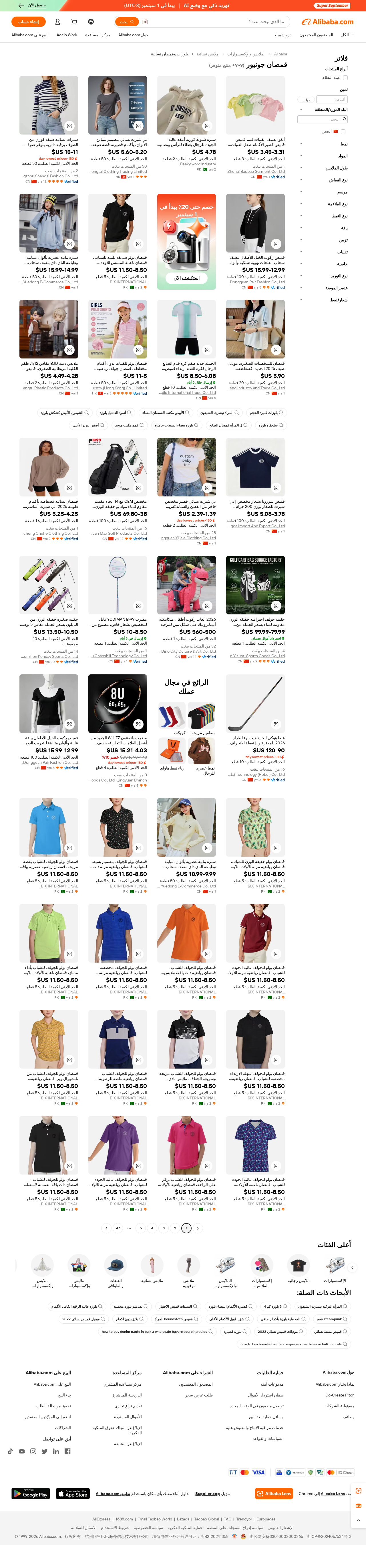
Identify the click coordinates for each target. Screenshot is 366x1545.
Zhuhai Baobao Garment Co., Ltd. (256, 171)
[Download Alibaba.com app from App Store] (73, 1493)
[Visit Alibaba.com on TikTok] (10, 1451)
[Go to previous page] (198, 1228)
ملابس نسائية (208, 54)
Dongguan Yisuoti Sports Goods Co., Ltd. (255, 656)
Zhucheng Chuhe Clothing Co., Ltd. (48, 533)
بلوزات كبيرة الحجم (264, 413)
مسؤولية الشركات (340, 1406)
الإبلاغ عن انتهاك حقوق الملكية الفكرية (117, 1430)
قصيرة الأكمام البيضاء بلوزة (227, 1306)
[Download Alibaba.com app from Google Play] (30, 1493)
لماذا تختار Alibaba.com (335, 1384)
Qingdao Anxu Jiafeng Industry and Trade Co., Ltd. (255, 388)
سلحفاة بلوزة (268, 425)
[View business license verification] (234, 1536)
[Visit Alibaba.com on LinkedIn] (56, 1451)
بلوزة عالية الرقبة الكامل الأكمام (74, 1306)
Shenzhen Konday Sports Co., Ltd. (48, 656)
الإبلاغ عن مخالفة (128, 1443)
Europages (266, 1519)
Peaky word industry (198, 164)
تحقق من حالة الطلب (53, 1406)
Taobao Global (206, 1519)
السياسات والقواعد (268, 1438)
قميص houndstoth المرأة (174, 1319)
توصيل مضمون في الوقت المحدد (257, 1406)
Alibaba (280, 54)
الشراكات (63, 1427)
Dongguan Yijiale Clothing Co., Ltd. (186, 538)
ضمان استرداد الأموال (266, 1395)
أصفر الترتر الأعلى (86, 425)
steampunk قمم (329, 1319)
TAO (227, 1519)
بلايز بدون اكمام (127, 1319)
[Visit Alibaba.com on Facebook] (67, 1451)
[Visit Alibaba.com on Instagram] (33, 1451)
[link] (358, 1490)
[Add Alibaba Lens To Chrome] (274, 1493)
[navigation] (322, 642)
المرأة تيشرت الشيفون (216, 413)
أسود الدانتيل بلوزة (113, 413)
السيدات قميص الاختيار (175, 1306)
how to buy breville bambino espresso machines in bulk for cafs (291, 1344)
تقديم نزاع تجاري (128, 1406)
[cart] (73, 22)
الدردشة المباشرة (127, 1395)
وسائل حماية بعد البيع (266, 1416)
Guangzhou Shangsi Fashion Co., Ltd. (48, 176)
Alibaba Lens (333, 1493)
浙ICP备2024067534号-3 (329, 1536)
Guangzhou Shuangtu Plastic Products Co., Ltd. (48, 388)
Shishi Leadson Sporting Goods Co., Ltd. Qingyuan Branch (117, 780)
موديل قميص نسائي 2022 (81, 1319)
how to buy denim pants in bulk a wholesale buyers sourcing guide (154, 1332)
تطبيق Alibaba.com (113, 1493)
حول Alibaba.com (339, 1372)
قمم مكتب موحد (126, 425)
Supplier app (207, 1493)
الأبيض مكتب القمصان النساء (163, 413)
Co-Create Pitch (340, 1395)
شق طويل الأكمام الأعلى (226, 1319)
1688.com (124, 1519)
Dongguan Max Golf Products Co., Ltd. (117, 533)
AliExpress (101, 1519)
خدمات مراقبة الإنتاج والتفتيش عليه (255, 1427)
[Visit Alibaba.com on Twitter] (44, 1451)
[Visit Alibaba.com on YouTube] (21, 1451)
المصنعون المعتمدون (196, 1384)
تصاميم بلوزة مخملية (128, 1306)
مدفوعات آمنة (272, 1384)
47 (118, 1228)
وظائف (349, 1416)
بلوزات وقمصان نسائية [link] (169, 54)
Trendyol (244, 1519)
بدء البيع (64, 1395)
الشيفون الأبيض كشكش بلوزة (62, 413)
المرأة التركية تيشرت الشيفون (320, 1306)
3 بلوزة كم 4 (273, 1306)
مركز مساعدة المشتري (123, 1384)
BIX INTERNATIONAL (128, 282)
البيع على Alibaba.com (52, 1384)
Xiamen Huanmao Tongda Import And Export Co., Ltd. (255, 526)
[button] (144, 21)
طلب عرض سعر (199, 1395)
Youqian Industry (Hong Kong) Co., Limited (117, 388)
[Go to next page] (106, 1228)
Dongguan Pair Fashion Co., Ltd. (257, 282)
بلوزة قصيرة (232, 1332)
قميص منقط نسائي (328, 1332)
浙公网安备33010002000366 (276, 1536)
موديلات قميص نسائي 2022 (278, 1332)
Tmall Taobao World (155, 1519)
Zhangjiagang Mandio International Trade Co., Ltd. (186, 392)
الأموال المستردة (128, 1416)
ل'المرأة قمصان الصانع (226, 425)
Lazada (183, 1519)
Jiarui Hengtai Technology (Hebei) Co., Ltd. (255, 774)
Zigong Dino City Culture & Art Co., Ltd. (186, 651)
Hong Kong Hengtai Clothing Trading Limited (117, 171)
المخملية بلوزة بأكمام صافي (280, 1319)
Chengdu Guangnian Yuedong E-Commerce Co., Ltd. (48, 282)
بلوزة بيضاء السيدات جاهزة (174, 425)
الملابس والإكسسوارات (246, 54)
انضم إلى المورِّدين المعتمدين (47, 1416)
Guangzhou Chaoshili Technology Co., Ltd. (117, 656)
